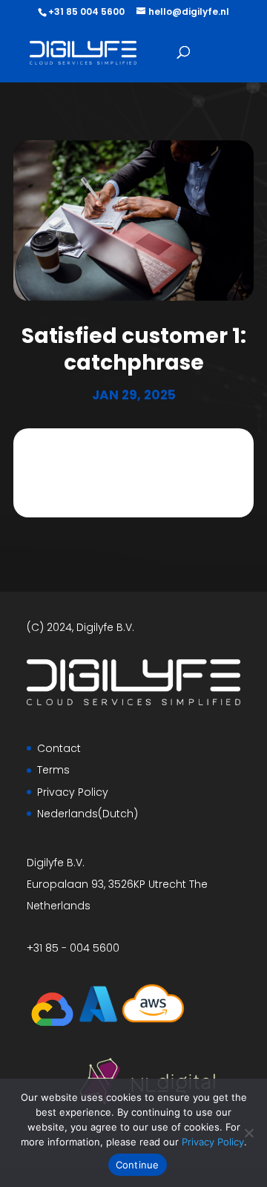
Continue (137, 1165)
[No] (248, 1132)
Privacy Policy (72, 792)
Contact (59, 748)
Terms (53, 769)
